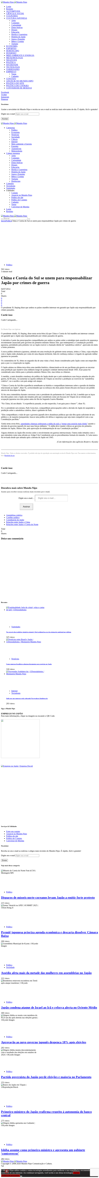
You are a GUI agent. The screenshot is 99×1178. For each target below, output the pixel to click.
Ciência (14, 139)
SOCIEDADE (12, 65)
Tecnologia (15, 693)
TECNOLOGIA (13, 67)
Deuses (14, 30)
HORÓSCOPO (12, 51)
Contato (14, 193)
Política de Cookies (19, 200)
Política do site (17, 197)
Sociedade (15, 137)
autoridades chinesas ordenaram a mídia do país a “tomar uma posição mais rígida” (54, 424)
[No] (21, 1176)
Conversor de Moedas (20, 207)
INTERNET (11, 53)
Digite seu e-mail (8, 114)
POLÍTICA (11, 62)
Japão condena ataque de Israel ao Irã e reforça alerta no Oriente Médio (49, 1007)
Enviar (4, 860)
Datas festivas (17, 27)
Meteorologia (16, 151)
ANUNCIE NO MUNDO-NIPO (19, 81)
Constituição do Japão (15, 520)
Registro (9, 9)
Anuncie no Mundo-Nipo (21, 195)
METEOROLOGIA (14, 58)
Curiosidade (16, 25)
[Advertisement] (49, 241)
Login (8, 6)
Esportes (14, 146)
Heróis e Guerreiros (19, 34)
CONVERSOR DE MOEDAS (19, 88)
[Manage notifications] (7, 1171)
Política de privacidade (10, 1176)
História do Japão (18, 37)
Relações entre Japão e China (18, 522)
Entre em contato (13, 831)
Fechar (76, 1173)
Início (3, 221)
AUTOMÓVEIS (13, 11)
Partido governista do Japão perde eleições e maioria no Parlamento (46, 1077)
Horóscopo (15, 181)
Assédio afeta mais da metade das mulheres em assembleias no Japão (46, 973)
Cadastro (15, 76)
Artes (13, 20)
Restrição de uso (10, 455)
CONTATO (11, 79)
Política (14, 130)
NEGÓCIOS (11, 60)
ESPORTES (11, 48)
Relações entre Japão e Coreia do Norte (22, 524)
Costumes (15, 23)
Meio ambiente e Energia (21, 144)
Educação (15, 32)
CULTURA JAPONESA (16, 18)
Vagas (13, 74)
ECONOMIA (12, 46)
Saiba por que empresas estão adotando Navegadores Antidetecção (27, 698)
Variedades (15, 627)
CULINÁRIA (12, 16)
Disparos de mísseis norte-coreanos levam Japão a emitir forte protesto (48, 897)
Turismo (14, 44)
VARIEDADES (12, 69)
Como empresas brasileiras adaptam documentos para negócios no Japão (29, 664)
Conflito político (12, 517)
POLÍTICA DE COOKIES (17, 85)
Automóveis (16, 149)
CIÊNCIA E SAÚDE (15, 13)
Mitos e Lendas (17, 41)
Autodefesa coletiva (14, 515)
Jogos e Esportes (18, 39)
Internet (14, 142)
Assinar (5, 119)
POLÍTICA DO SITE (15, 83)
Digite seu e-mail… (27, 498)
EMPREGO (11, 72)
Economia (15, 132)
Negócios (15, 135)
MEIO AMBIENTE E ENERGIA (20, 55)
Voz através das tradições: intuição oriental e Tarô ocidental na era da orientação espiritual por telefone (38, 632)
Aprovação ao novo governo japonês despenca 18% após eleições (43, 1042)
